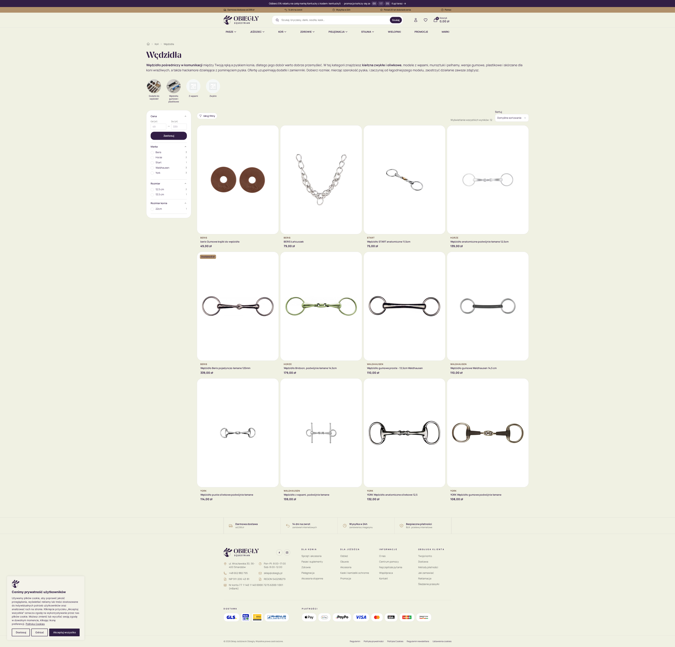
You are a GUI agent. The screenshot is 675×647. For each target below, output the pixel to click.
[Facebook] (279, 552)
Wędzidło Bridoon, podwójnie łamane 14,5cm (310, 368)
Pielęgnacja (337, 31)
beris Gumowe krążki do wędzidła (219, 241)
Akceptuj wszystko (64, 632)
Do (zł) (174, 121)
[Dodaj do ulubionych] (273, 131)
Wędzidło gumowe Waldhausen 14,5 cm (473, 368)
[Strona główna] (148, 44)
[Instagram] (287, 552)
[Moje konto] (416, 20)
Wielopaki (394, 31)
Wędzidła (169, 44)
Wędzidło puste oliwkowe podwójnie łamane (226, 494)
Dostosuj (21, 632)
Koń (280, 31)
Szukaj (396, 20)
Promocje (421, 31)
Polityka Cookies (35, 623)
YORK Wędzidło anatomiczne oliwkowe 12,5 (392, 494)
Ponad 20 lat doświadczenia (397, 9)
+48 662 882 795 (238, 573)
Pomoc (448, 9)
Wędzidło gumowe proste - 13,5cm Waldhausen (395, 368)
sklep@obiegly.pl (273, 573)
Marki (445, 31)
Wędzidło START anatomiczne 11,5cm (388, 241)
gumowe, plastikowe (487, 65)
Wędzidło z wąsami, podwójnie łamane (306, 494)
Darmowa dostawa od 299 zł (241, 9)
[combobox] (334, 20)
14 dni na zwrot (295, 9)
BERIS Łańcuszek (294, 241)
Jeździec (256, 31)
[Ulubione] (425, 20)
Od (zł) (154, 121)
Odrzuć (39, 632)
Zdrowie (306, 31)
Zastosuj (168, 135)
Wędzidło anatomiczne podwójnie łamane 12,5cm (479, 241)
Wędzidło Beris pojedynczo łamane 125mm (225, 368)
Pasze (229, 31)
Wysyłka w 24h (343, 9)
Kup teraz (397, 3)
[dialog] (45, 608)
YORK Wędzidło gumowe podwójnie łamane (475, 494)
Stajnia (366, 31)
